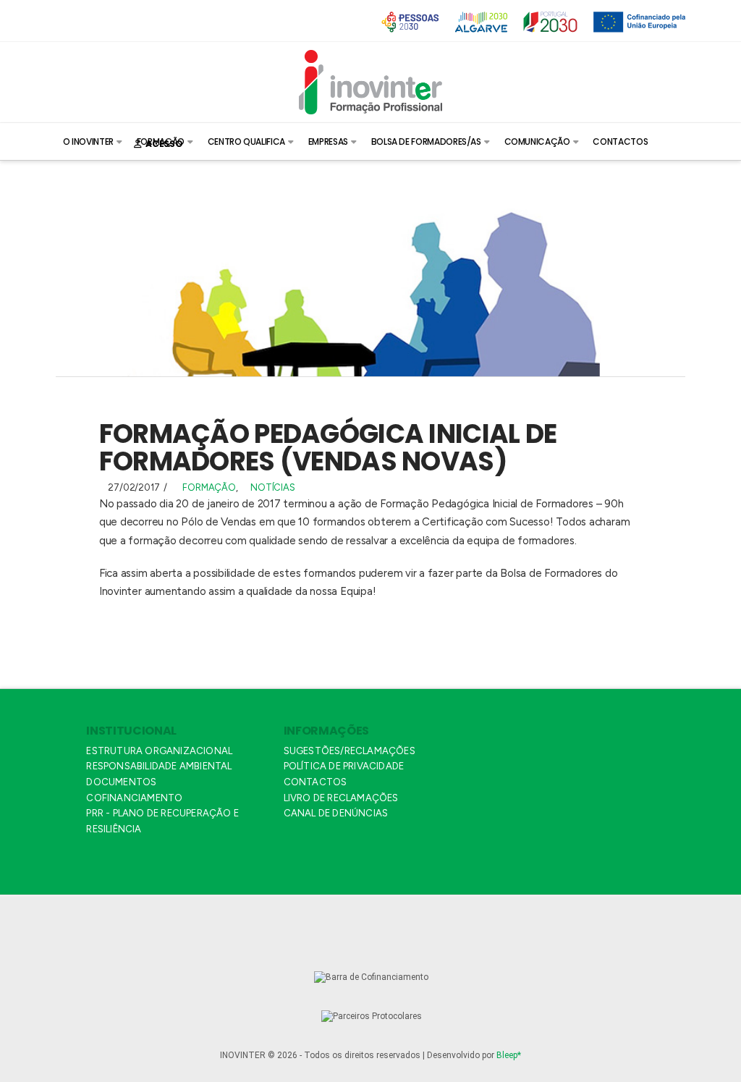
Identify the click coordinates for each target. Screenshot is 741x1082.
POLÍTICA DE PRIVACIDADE (344, 766)
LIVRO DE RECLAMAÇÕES (341, 798)
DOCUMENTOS (121, 782)
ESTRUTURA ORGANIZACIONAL (159, 750)
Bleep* (508, 1055)
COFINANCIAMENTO (134, 798)
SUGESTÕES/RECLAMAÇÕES (349, 750)
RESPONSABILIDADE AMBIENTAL (159, 766)
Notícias (272, 487)
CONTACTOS (315, 782)
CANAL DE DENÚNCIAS (336, 813)
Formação (208, 487)
